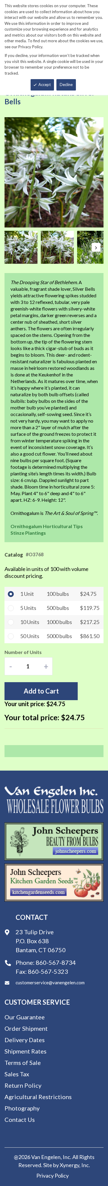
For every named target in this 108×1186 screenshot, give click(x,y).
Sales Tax (16, 1074)
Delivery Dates (24, 1039)
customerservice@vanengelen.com (50, 982)
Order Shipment (26, 1028)
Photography (22, 1108)
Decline (66, 84)
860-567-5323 (48, 971)
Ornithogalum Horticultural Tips (46, 526)
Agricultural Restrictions (38, 1096)
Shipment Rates (25, 1051)
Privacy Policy (52, 1175)
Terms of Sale (22, 1062)
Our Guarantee (24, 1017)
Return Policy (22, 1085)
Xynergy (69, 1165)
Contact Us (19, 1119)
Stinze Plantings (28, 533)
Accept (44, 84)
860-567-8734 (56, 962)
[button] (22, 247)
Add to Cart (41, 691)
